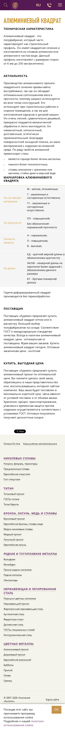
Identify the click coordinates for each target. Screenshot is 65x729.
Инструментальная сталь (18, 635)
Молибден (9, 564)
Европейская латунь (15, 544)
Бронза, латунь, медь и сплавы (30, 513)
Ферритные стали (13, 619)
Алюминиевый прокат (16, 649)
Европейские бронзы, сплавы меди (23, 524)
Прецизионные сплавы (16, 469)
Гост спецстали (12, 479)
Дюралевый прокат (14, 654)
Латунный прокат (13, 539)
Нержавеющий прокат (16, 603)
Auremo (15, 5)
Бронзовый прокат (14, 518)
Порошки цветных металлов (20, 598)
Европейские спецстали (17, 474)
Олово (7, 675)
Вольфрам (9, 559)
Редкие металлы (13, 575)
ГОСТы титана (11, 499)
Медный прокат (12, 534)
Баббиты (9, 665)
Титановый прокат (14, 494)
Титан (9, 488)
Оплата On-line (12, 443)
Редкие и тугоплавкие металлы (30, 554)
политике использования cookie (24, 723)
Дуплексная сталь (13, 624)
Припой (8, 670)
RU (38, 5)
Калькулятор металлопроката (40, 443)
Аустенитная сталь (14, 614)
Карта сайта (52, 699)
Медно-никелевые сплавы (18, 529)
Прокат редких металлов (17, 569)
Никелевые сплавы (20, 458)
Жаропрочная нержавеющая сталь (23, 609)
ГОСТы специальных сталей (19, 629)
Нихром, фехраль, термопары (21, 463)
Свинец (8, 680)
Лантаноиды (11, 580)
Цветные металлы (19, 644)
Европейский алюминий (17, 659)
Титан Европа (11, 504)
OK (56, 709)
